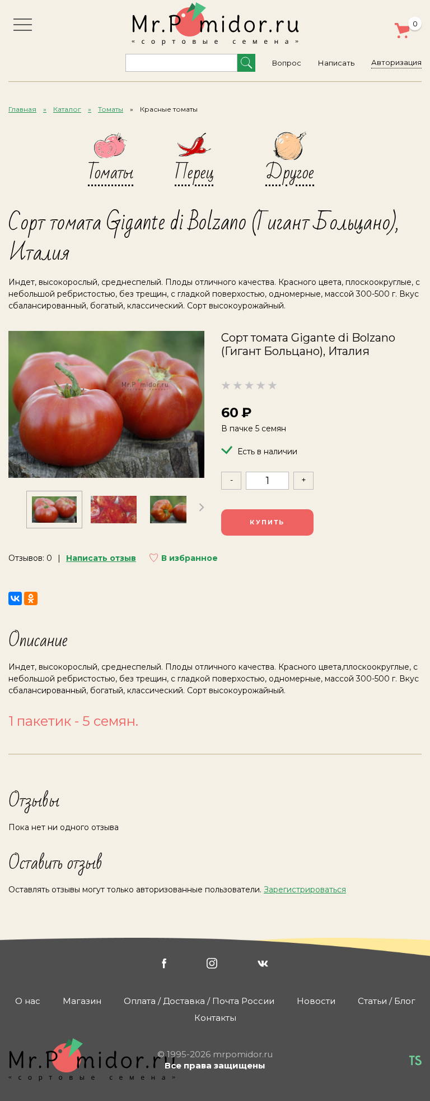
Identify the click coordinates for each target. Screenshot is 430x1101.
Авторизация (396, 62)
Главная (22, 109)
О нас (27, 1001)
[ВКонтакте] (15, 598)
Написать (336, 62)
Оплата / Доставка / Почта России (199, 1001)
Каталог (67, 109)
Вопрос (286, 62)
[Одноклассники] (31, 598)
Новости (316, 1001)
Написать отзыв (101, 558)
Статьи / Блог (386, 1001)
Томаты (110, 109)
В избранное (189, 558)
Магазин (82, 1001)
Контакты (215, 1017)
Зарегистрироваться (305, 890)
